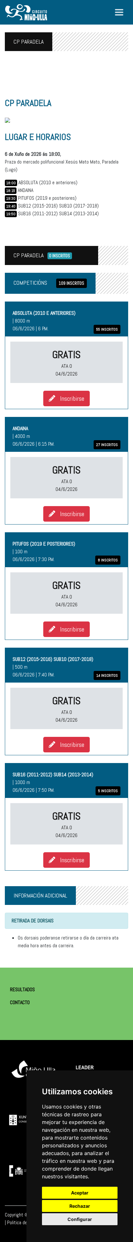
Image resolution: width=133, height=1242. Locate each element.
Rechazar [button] (79, 1206)
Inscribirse (69, 398)
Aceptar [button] (79, 1192)
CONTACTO (20, 1002)
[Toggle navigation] (119, 12)
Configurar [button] (79, 1219)
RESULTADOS (22, 989)
